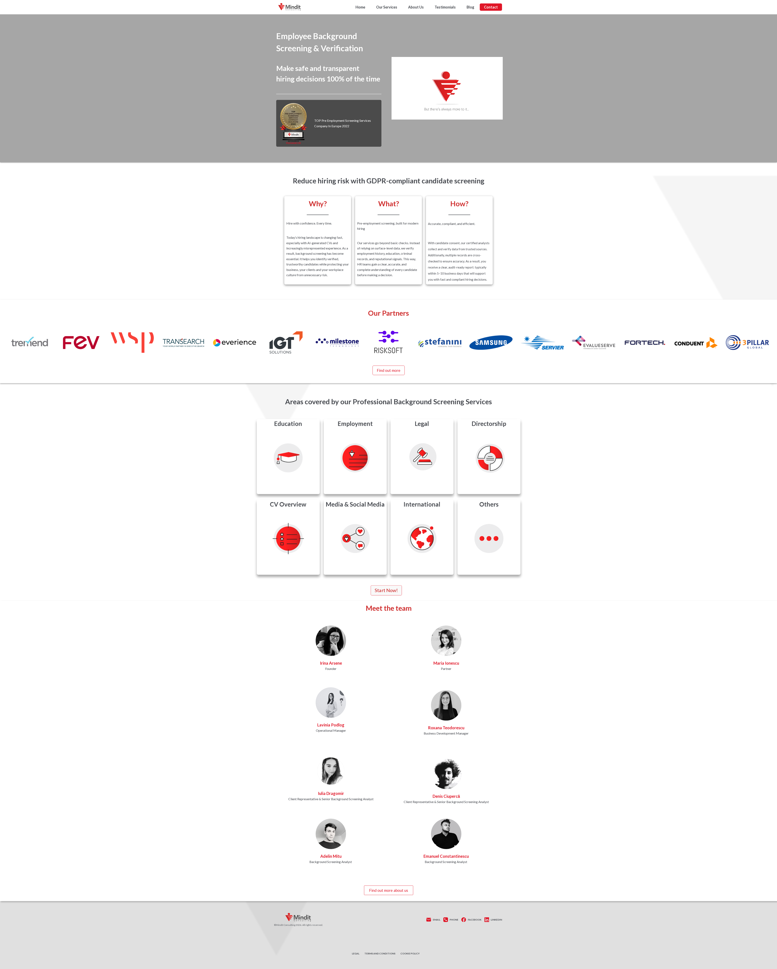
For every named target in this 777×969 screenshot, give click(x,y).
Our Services (386, 7)
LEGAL (355, 953)
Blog (470, 7)
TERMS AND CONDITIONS (379, 953)
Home (360, 7)
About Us (416, 7)
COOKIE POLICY (410, 953)
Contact (491, 7)
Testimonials (445, 7)
